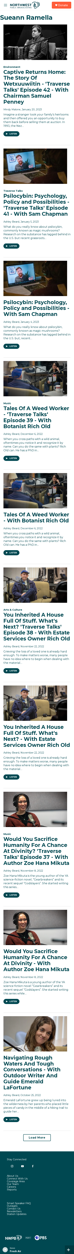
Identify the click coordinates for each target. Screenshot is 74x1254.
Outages (12, 1206)
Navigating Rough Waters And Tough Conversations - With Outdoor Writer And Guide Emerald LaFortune (32, 1073)
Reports (12, 1189)
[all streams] (69, 1249)
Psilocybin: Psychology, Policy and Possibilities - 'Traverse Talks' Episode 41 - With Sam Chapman (36, 205)
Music (7, 403)
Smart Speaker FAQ (19, 1203)
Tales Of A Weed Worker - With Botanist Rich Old (36, 517)
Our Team (13, 1184)
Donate (63, 5)
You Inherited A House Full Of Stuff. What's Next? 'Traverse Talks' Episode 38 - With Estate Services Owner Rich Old (36, 627)
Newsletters (14, 1211)
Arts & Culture (12, 609)
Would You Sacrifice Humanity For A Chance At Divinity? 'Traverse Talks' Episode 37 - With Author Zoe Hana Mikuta (36, 851)
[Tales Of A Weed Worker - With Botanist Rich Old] (35, 490)
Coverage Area (16, 1181)
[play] (5, 1249)
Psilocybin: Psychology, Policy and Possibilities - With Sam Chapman (36, 308)
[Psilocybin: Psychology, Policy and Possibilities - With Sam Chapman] (35, 278)
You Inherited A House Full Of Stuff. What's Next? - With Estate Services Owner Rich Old (36, 736)
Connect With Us (17, 1178)
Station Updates (16, 1214)
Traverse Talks (13, 190)
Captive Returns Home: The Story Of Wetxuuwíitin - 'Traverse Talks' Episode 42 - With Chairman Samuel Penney (36, 87)
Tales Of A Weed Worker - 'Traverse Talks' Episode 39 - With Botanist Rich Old (36, 417)
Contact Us (13, 1208)
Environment (11, 67)
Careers (11, 1187)
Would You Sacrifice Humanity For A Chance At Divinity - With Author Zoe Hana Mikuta (36, 960)
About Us (12, 1176)
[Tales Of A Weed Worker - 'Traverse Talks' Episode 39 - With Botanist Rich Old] (35, 378)
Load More (37, 1137)
